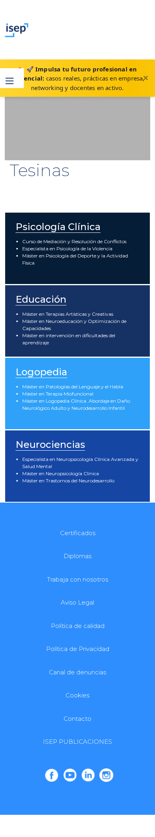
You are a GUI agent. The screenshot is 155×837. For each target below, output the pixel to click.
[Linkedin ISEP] (88, 775)
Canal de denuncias (77, 672)
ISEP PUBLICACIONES (77, 741)
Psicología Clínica (58, 226)
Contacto (77, 718)
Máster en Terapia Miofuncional (57, 394)
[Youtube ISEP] (70, 775)
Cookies (77, 695)
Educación (40, 299)
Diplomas (77, 556)
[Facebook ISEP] (51, 775)
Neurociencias (50, 444)
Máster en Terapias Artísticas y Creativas (67, 314)
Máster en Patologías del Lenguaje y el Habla (72, 387)
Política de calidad (78, 626)
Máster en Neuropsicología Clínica (60, 473)
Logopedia (41, 372)
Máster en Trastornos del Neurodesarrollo (68, 481)
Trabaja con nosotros (77, 579)
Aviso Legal (77, 602)
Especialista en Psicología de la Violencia (67, 248)
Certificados (77, 533)
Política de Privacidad (77, 649)
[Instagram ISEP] (106, 775)
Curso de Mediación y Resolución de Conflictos (74, 241)
